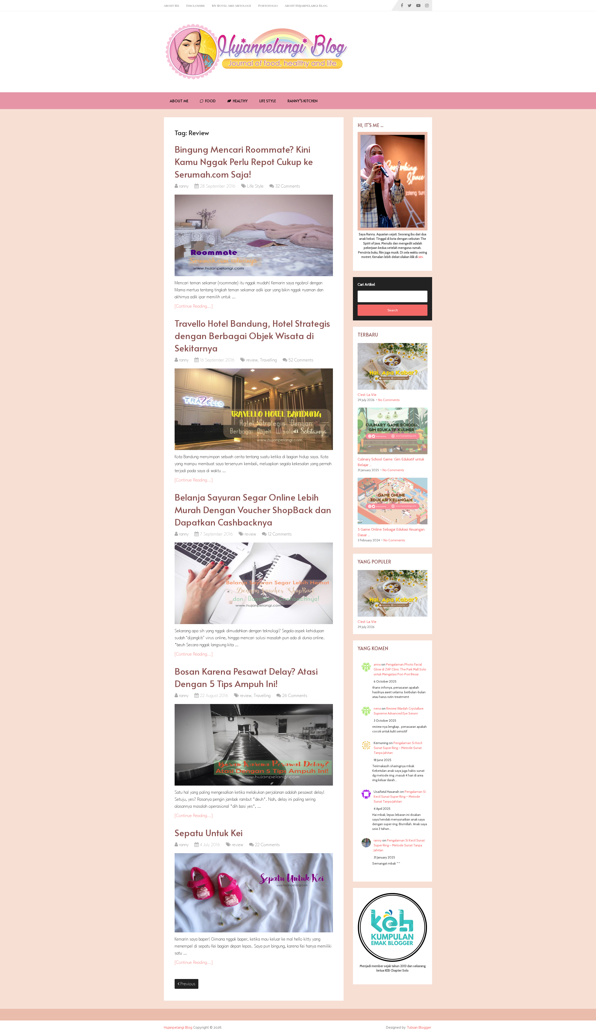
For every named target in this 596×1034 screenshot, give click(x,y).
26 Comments (294, 696)
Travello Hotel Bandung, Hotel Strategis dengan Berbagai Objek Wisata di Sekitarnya (252, 335)
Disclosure (195, 5)
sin (420, 257)
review (252, 360)
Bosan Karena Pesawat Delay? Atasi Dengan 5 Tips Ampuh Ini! (246, 677)
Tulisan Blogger (419, 1027)
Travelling (268, 360)
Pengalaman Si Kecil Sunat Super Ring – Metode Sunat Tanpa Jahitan (398, 748)
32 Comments (287, 186)
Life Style (267, 100)
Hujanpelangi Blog (178, 1027)
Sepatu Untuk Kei (209, 832)
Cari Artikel (366, 284)
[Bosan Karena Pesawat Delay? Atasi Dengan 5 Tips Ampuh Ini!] (254, 745)
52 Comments (300, 360)
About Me (171, 5)
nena (377, 708)
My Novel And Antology (231, 5)
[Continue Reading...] (194, 306)
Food (210, 100)
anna (377, 664)
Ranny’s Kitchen (303, 100)
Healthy (240, 100)
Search (392, 310)
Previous (187, 984)
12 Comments (280, 534)
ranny (184, 186)
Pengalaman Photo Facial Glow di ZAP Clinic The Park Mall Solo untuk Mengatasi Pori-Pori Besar (400, 669)
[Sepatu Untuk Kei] (254, 892)
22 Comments (267, 845)
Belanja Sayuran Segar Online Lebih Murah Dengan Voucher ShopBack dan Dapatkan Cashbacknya (253, 509)
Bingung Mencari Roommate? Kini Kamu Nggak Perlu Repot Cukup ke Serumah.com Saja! (244, 161)
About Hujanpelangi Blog (306, 5)
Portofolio (268, 5)
